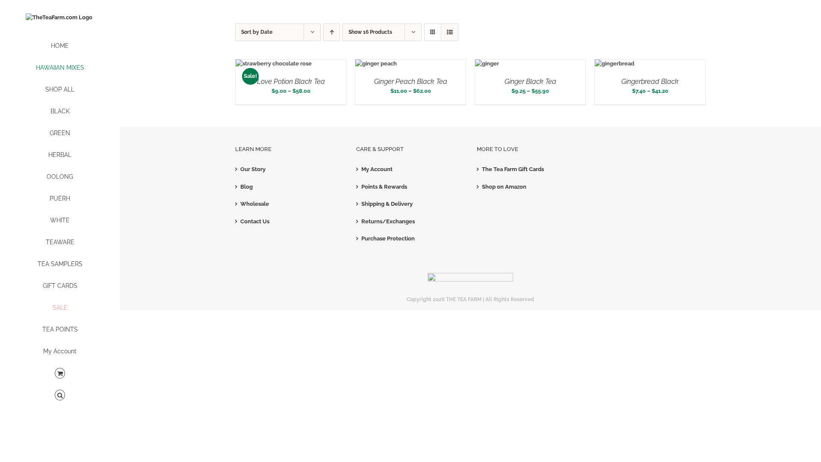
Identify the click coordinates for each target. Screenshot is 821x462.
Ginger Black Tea (530, 81)
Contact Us (254, 221)
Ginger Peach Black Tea (410, 81)
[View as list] (449, 32)
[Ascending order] (331, 32)
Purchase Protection (388, 238)
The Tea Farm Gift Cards (513, 169)
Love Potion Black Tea (291, 81)
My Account (377, 169)
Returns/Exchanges (388, 221)
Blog (246, 187)
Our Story (253, 169)
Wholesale (254, 204)
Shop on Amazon (504, 187)
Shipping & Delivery (387, 204)
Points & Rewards (384, 187)
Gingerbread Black (650, 81)
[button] (60, 395)
